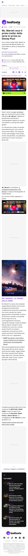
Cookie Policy (14, 541)
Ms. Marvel (14, 75)
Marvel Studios (6, 75)
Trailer (10, 27)
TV (25, 75)
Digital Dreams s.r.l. (20, 543)
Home (5, 27)
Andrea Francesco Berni (10, 52)
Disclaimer (21, 541)
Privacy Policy (7, 541)
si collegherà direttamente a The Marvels (11, 190)
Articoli (11, 482)
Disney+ (20, 75)
